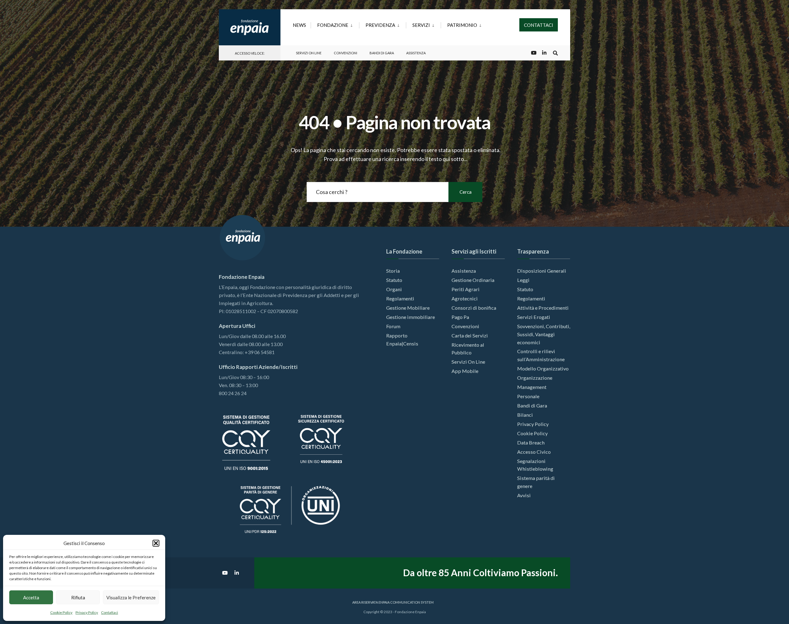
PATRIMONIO (462, 25)
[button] (156, 543)
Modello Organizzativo (543, 368)
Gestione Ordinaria (473, 280)
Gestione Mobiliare (408, 308)
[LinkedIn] (544, 52)
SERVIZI (421, 25)
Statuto (394, 280)
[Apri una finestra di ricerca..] (555, 52)
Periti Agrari (466, 289)
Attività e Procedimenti (543, 308)
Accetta (31, 597)
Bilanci (525, 415)
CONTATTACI (538, 25)
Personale (528, 396)
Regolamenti (400, 298)
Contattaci (109, 612)
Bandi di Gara (382, 53)
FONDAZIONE (332, 25)
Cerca (466, 192)
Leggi (523, 280)
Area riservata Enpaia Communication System (393, 602)
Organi (394, 289)
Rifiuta (78, 597)
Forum (393, 326)
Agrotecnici (465, 298)
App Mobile (465, 371)
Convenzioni (345, 53)
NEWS (299, 25)
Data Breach (531, 442)
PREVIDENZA (380, 25)
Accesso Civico (534, 452)
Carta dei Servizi (470, 335)
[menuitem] (335, 24)
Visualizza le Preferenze (131, 597)
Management (531, 387)
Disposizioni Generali (541, 271)
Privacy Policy (87, 612)
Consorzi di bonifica (474, 308)
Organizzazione (534, 378)
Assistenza (416, 53)
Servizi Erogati (533, 317)
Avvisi (524, 495)
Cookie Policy (61, 612)
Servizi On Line (308, 53)
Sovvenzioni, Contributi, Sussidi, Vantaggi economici (543, 334)
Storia (393, 271)
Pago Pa (460, 317)
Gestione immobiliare (410, 317)
